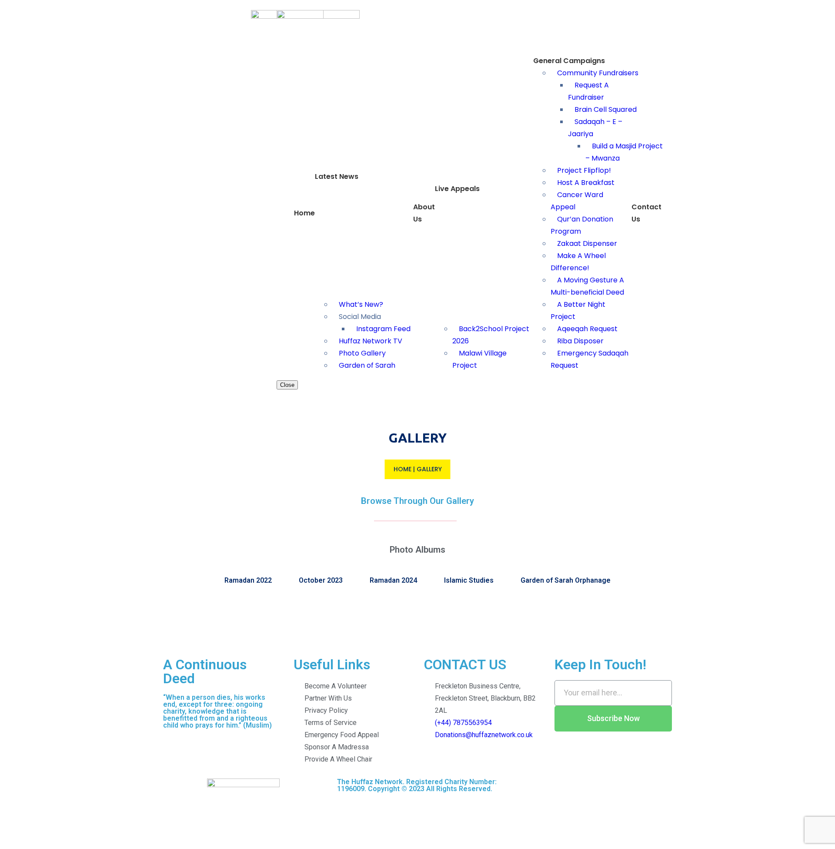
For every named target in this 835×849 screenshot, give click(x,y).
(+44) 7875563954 (463, 722)
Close (287, 385)
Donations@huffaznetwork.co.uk (484, 735)
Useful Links (332, 664)
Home (402, 469)
